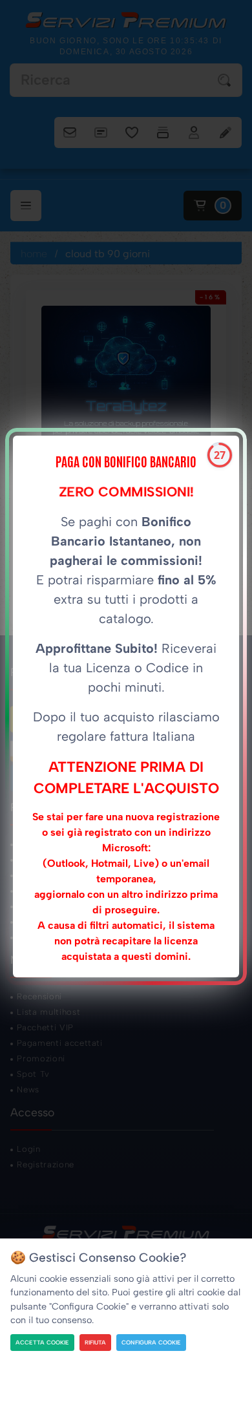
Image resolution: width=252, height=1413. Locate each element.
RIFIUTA (95, 1342)
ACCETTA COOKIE (42, 1342)
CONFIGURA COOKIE (151, 1342)
